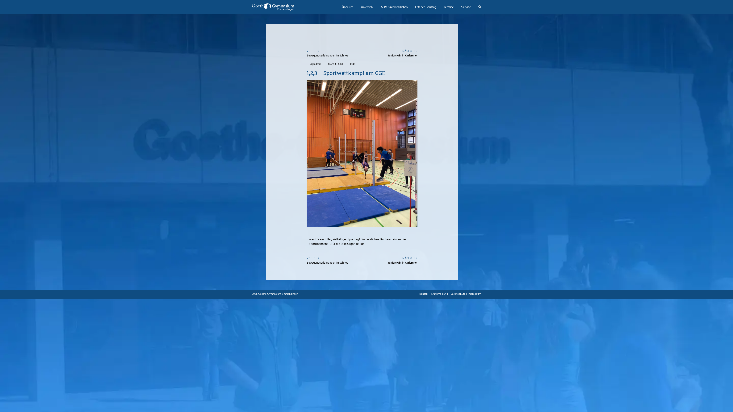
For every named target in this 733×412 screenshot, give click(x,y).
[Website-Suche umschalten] (480, 7)
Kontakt (424, 293)
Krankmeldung (439, 293)
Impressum (474, 293)
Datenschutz (457, 293)
